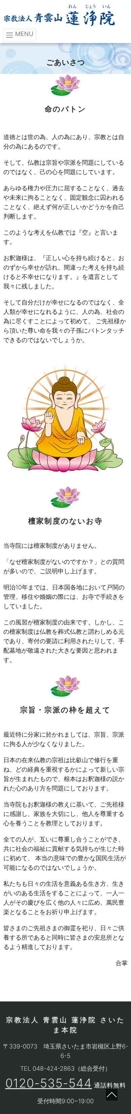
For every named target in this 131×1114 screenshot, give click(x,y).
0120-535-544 (48, 1083)
